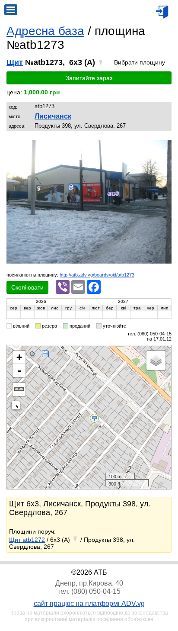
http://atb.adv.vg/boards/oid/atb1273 (97, 274)
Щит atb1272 (27, 539)
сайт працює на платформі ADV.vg (89, 603)
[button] (164, 147)
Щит (14, 62)
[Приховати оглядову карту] (17, 407)
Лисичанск (53, 116)
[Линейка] (19, 389)
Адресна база (45, 31)
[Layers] (155, 360)
